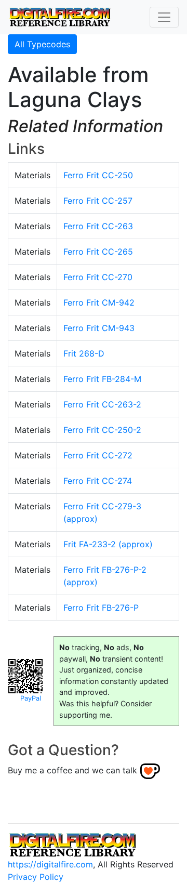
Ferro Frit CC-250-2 (102, 430)
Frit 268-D (83, 353)
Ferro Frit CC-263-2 (102, 404)
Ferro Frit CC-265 (98, 251)
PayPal (30, 698)
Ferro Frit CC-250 (98, 175)
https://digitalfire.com (50, 864)
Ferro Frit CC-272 (97, 455)
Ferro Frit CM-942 (99, 302)
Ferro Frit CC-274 (97, 481)
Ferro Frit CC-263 (98, 226)
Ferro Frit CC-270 (97, 277)
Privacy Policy (35, 877)
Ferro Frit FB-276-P (101, 607)
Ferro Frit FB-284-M (102, 379)
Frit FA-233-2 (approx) (108, 544)
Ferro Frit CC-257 (97, 200)
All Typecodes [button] (42, 44)
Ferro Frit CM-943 (99, 328)
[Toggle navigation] (164, 17)
